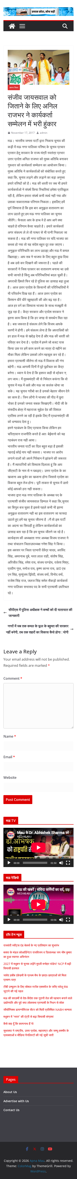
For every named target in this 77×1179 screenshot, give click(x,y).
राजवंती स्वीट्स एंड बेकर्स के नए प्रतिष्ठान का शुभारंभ (31, 945)
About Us (10, 1092)
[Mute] (61, 863)
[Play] (9, 863)
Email (9, 757)
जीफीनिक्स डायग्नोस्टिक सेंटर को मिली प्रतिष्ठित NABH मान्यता (37, 1010)
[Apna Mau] (12, 26)
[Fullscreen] (68, 863)
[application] (38, 847)
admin (43, 133)
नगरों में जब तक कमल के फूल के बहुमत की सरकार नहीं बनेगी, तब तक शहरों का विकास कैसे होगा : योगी (37, 629)
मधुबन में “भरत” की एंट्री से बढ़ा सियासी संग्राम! (28, 1017)
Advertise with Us (16, 1101)
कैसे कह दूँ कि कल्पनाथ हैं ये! (18, 1024)
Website (9, 777)
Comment (12, 678)
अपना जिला (13, 87)
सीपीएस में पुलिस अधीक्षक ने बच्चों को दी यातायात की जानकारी (40, 612)
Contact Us (11, 1110)
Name (9, 736)
